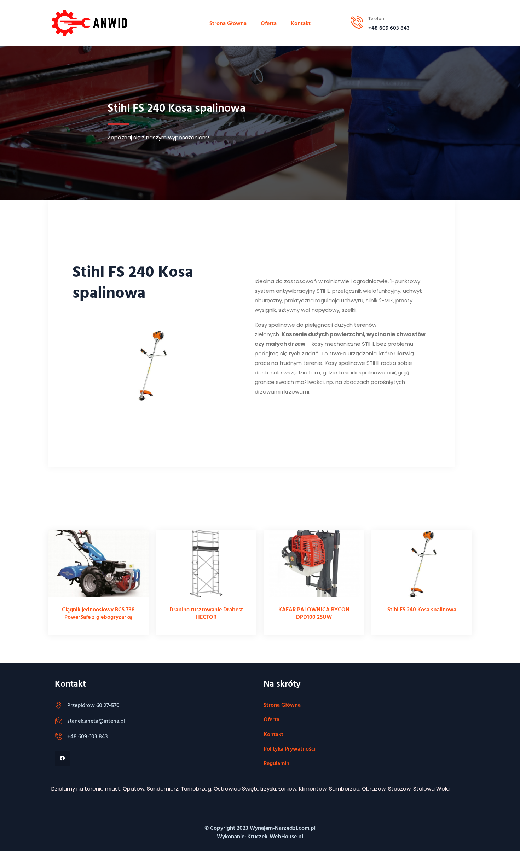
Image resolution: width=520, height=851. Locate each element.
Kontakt (301, 23)
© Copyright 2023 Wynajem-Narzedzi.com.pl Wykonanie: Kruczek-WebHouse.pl (260, 831)
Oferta (269, 23)
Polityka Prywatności (290, 748)
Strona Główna (228, 23)
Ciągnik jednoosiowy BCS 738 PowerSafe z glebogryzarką (98, 613)
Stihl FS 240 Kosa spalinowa (421, 609)
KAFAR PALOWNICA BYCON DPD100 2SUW (313, 613)
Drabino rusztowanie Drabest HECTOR (206, 613)
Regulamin (276, 763)
